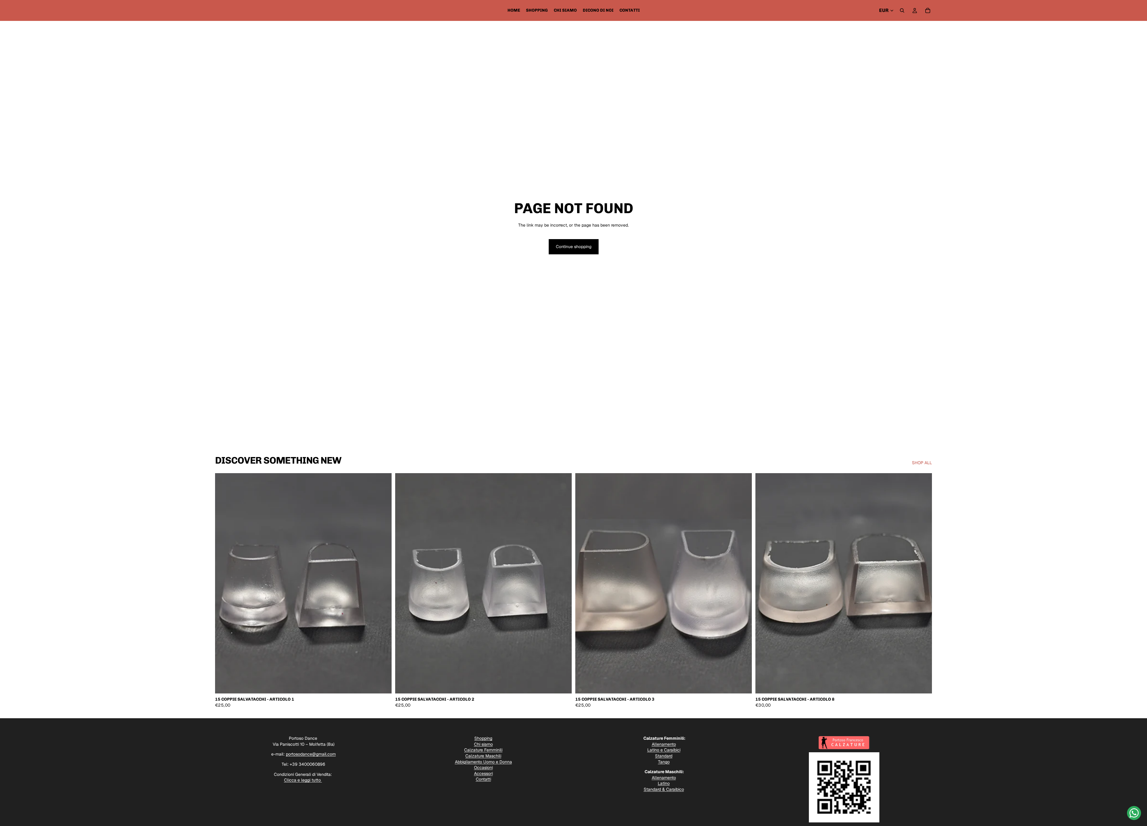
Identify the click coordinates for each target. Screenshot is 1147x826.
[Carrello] (927, 10)
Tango (664, 762)
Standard (663, 756)
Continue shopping (573, 246)
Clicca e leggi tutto (303, 780)
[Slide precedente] (224, 583)
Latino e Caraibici (663, 750)
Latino (664, 783)
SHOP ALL (922, 462)
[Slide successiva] (383, 583)
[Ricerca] (902, 10)
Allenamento (664, 744)
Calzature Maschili (483, 756)
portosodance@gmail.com (311, 754)
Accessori (483, 773)
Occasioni (483, 767)
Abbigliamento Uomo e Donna (483, 762)
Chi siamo (483, 744)
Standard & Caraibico (664, 789)
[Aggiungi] (382, 684)
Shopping (483, 738)
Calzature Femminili (483, 750)
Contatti (483, 779)
